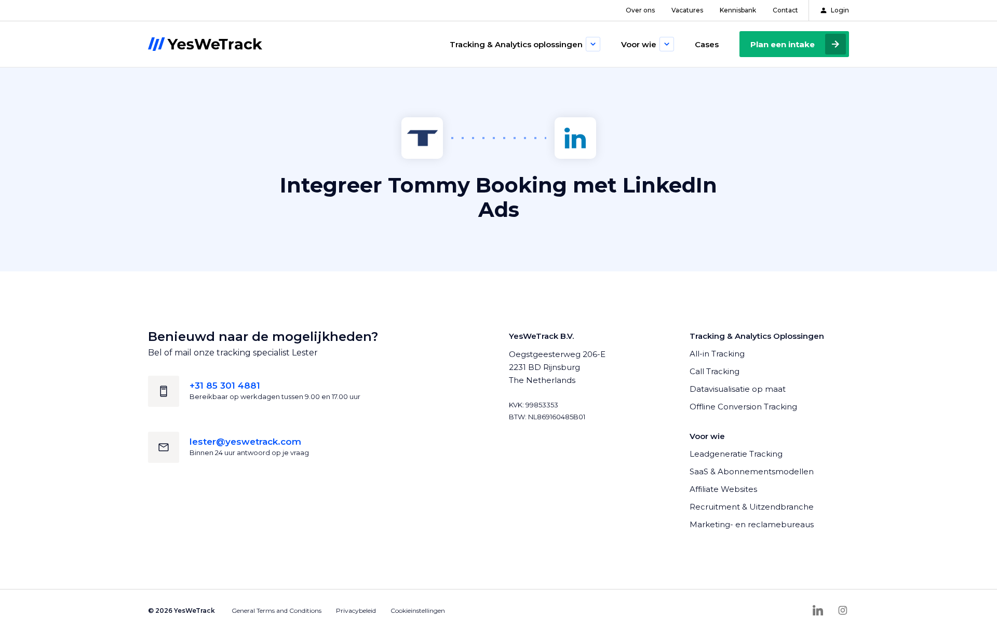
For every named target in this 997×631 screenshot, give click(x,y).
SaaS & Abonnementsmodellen (752, 471)
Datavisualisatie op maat (738, 389)
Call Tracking (714, 371)
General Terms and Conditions (276, 610)
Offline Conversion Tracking (743, 406)
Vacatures (687, 10)
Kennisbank (738, 10)
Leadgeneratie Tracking (736, 454)
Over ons (640, 10)
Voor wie (638, 44)
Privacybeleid (356, 610)
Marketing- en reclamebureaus (752, 524)
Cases (707, 44)
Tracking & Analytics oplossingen (516, 44)
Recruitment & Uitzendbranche (752, 507)
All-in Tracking (717, 354)
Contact (785, 10)
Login (840, 10)
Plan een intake (782, 44)
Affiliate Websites (723, 489)
